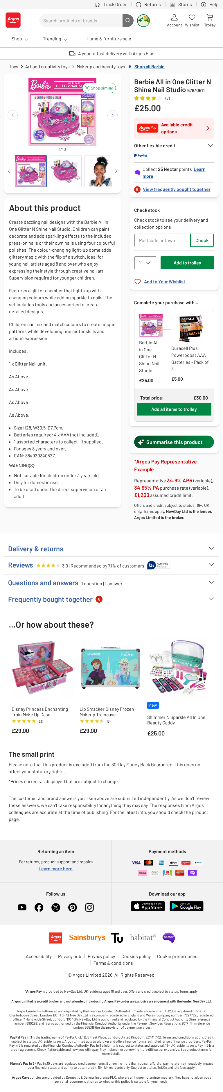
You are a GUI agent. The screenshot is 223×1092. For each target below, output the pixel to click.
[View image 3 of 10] (100, 171)
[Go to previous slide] (13, 115)
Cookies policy (136, 956)
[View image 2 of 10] (65, 171)
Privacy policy (101, 956)
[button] (99, 88)
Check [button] (201, 240)
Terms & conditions (113, 963)
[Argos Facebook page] (39, 907)
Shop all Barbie (149, 66)
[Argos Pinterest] (73, 907)
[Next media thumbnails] (116, 171)
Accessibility (39, 956)
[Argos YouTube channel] (22, 907)
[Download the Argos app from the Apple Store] (148, 910)
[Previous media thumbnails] (9, 171)
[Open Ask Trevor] (143, 20)
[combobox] (81, 20)
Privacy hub (69, 956)
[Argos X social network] (56, 907)
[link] (174, 187)
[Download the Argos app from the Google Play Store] (187, 910)
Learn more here (56, 868)
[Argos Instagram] (89, 907)
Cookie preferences (177, 956)
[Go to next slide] (112, 115)
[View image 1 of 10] (30, 171)
